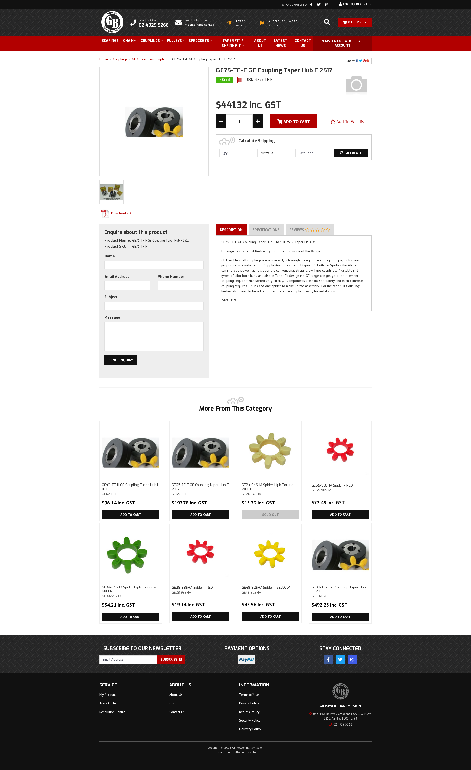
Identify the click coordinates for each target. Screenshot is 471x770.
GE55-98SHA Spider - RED (332, 487)
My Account (107, 694)
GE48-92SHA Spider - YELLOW (266, 589)
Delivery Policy (250, 729)
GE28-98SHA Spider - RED (192, 589)
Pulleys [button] (174, 40)
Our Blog (176, 703)
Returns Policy (249, 712)
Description (231, 229)
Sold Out (270, 514)
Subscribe (170, 659)
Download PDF (121, 213)
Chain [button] (128, 40)
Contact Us (303, 43)
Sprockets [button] (199, 40)
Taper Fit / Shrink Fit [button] (232, 43)
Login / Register (357, 4)
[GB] (356, 84)
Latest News (280, 43)
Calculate (352, 153)
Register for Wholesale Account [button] (343, 43)
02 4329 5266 (342, 724)
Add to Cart (130, 514)
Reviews (297, 229)
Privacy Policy (249, 703)
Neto (252, 752)
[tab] (231, 229)
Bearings (110, 40)
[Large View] (111, 192)
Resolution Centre (112, 712)
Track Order (108, 703)
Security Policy (249, 720)
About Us (260, 43)
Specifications (266, 229)
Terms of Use (249, 694)
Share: (351, 61)
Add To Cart (296, 121)
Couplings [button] (150, 40)
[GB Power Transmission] (112, 22)
